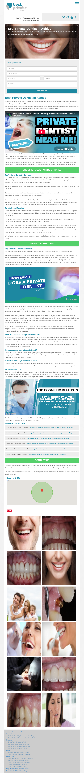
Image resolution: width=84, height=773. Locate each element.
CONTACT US (42, 460)
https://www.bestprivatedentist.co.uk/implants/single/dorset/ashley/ (51, 433)
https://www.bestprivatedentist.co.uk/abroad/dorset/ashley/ (47, 454)
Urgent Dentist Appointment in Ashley (18, 769)
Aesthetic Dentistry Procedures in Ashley (21, 736)
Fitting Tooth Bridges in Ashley (17, 764)
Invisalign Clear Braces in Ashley (18, 752)
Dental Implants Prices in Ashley (18, 748)
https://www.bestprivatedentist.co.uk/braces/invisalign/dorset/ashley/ (49, 438)
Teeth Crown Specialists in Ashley (19, 762)
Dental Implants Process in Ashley (19, 746)
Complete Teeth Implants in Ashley (19, 744)
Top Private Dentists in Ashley (15, 732)
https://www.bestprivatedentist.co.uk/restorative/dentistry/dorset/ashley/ (50, 443)
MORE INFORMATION (42, 243)
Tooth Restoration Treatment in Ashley (20, 758)
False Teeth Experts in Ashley (17, 766)
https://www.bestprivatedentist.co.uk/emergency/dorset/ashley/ (53, 449)
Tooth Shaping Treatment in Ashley (19, 754)
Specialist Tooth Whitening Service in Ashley (22, 738)
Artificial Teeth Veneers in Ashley (18, 760)
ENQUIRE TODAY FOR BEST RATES (42, 170)
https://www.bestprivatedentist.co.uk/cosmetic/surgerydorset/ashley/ (52, 427)
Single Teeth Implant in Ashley (17, 742)
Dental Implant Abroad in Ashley (16, 771)
